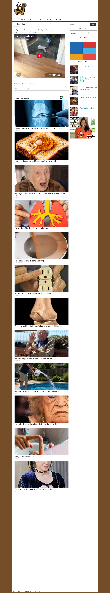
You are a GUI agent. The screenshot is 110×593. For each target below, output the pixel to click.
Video (16, 89)
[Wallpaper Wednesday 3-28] (74, 111)
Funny (27, 89)
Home (15, 19)
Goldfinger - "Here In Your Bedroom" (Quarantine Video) (87, 79)
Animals (22, 89)
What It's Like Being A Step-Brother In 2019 (88, 88)
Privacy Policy (36, 591)
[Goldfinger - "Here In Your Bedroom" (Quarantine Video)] (74, 80)
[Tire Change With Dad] (74, 69)
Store (41, 19)
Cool (24, 89)
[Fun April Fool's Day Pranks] (74, 101)
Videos (23, 19)
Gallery (32, 19)
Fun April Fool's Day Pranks (88, 97)
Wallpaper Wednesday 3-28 (88, 108)
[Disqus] (41, 516)
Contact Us (29, 591)
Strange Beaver (21, 591)
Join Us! (49, 19)
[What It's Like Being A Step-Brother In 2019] (74, 90)
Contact (59, 19)
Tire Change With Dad (86, 66)
